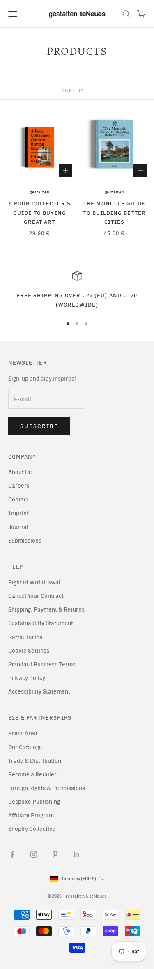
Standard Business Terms (42, 664)
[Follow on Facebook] (12, 854)
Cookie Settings (28, 650)
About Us (20, 472)
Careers (19, 485)
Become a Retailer (32, 774)
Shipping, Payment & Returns (46, 609)
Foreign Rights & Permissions (46, 788)
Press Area (22, 733)
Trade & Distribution (34, 760)
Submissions (24, 540)
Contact (18, 499)
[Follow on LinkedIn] (76, 854)
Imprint (18, 513)
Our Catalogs (25, 747)
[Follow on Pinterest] (55, 854)
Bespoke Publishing (34, 801)
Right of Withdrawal (34, 582)
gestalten (39, 192)
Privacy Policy (26, 678)
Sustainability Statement (40, 623)
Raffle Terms (25, 637)
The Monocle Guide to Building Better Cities (114, 212)
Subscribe (39, 426)
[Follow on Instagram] (34, 854)
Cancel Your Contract (36, 596)
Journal (18, 527)
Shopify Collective (31, 829)
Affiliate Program (31, 815)
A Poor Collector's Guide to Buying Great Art (40, 212)
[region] (77, 290)
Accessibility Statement (39, 691)
